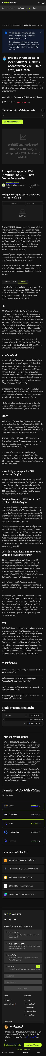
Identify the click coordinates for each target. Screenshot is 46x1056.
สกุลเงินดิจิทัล (29, 1008)
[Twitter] (5, 919)
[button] (22, 671)
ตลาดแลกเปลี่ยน (30, 1011)
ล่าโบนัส (21, 8)
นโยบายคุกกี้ (31, 1037)
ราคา (3, 25)
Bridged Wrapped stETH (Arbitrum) (15, 25)
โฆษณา (35, 8)
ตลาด (28, 8)
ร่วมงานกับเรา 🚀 (10, 1004)
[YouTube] (10, 919)
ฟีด (3, 8)
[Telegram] (15, 919)
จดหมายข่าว (11, 8)
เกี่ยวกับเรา (8, 1000)
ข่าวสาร (27, 1000)
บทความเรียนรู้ (29, 1004)
